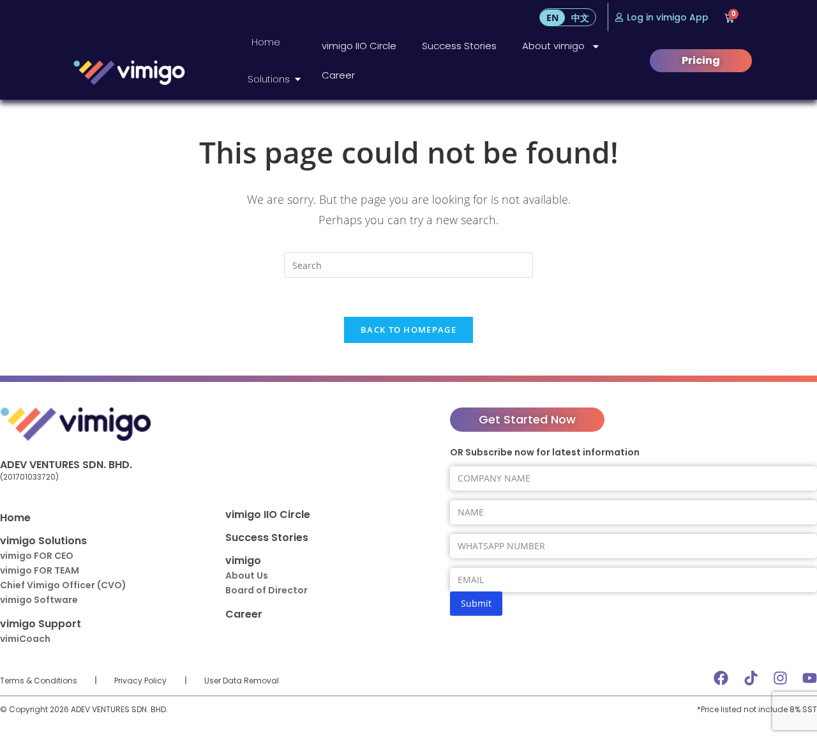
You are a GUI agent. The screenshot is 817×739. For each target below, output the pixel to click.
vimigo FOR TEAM (39, 570)
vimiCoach (25, 638)
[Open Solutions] (298, 79)
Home (15, 517)
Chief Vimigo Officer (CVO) (63, 585)
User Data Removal (241, 680)
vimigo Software (39, 599)
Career (338, 75)
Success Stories (459, 45)
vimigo (243, 560)
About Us (246, 575)
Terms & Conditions (38, 680)
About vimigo (553, 45)
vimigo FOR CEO (36, 555)
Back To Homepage (408, 329)
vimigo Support (40, 623)
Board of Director (266, 590)
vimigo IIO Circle (359, 45)
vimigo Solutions (43, 540)
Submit (476, 603)
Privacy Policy (140, 680)
